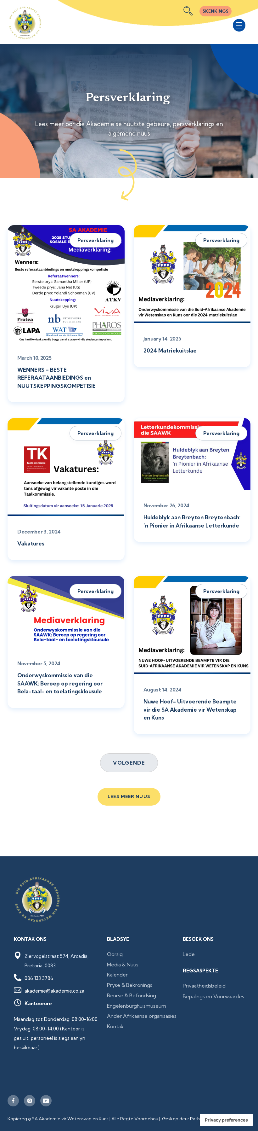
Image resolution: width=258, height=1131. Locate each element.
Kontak (115, 1026)
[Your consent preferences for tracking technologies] (226, 1120)
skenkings (215, 11)
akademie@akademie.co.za (54, 991)
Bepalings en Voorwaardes (213, 996)
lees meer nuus (129, 796)
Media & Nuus (122, 964)
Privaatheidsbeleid (204, 985)
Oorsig (115, 954)
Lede (189, 954)
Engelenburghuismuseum (136, 1006)
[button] (239, 25)
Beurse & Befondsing (131, 995)
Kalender (117, 974)
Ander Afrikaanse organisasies (142, 1016)
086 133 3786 (39, 978)
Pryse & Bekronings (129, 985)
